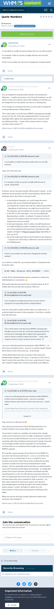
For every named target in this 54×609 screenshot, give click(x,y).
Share (13, 551)
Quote (10, 71)
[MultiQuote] (4, 71)
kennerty (7, 23)
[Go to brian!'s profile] (4, 148)
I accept (13, 605)
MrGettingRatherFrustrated (16, 295)
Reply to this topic (27, 34)
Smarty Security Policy (32, 232)
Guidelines (9, 597)
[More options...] (49, 44)
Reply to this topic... (14, 537)
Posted (17, 46)
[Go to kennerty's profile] (4, 44)
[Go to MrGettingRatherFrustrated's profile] (4, 88)
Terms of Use (35, 595)
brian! (30, 391)
